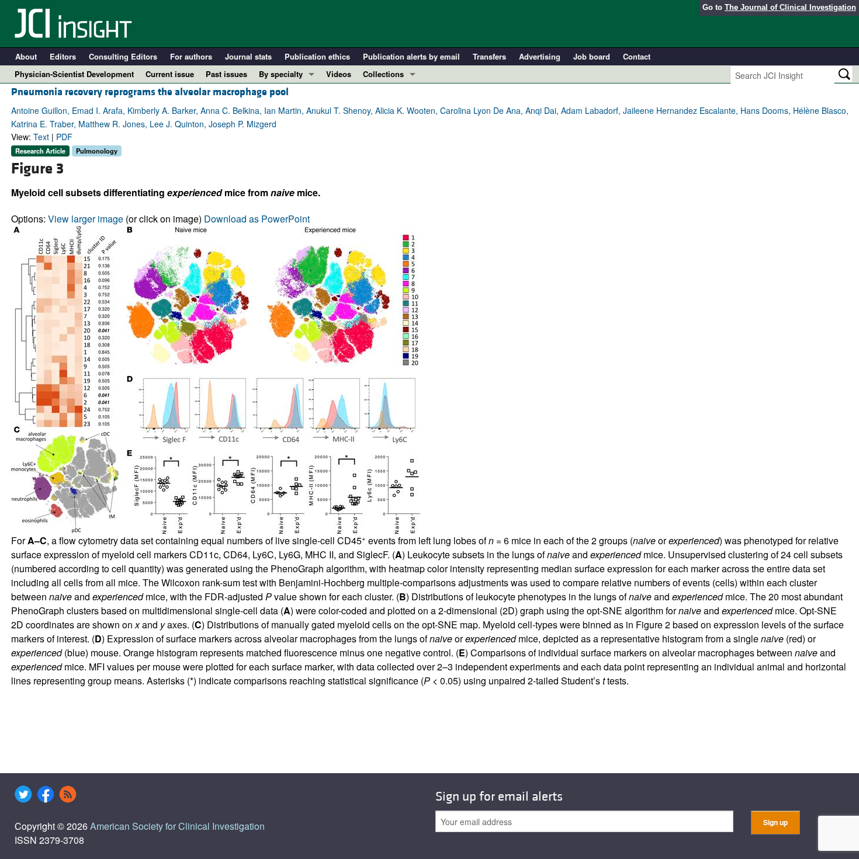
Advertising (539, 56)
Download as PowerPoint (257, 218)
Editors (63, 56)
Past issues (226, 73)
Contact (636, 56)
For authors (191, 56)
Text (41, 136)
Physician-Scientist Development (74, 73)
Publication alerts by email (411, 56)
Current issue (170, 73)
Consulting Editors (123, 56)
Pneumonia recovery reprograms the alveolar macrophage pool (150, 92)
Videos (338, 73)
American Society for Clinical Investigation (177, 826)
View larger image (85, 218)
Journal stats (248, 56)
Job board (591, 56)
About (26, 56)
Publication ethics (317, 56)
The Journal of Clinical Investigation (790, 7)
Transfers (489, 56)
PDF (64, 136)
